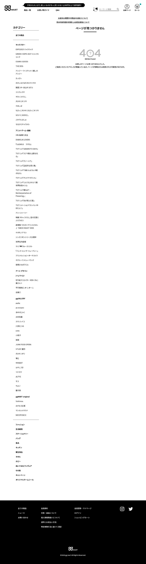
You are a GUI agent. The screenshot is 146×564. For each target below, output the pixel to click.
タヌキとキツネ (21, 101)
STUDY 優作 (20, 349)
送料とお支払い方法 (48, 522)
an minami (20, 307)
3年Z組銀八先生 (22, 135)
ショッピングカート (82, 517)
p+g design (20, 275)
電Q (17, 358)
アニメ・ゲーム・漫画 (23, 130)
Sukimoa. (19, 401)
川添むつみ (20, 326)
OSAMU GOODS (22, 61)
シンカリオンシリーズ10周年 (26, 237)
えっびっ (19, 78)
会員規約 (44, 508)
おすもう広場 (20, 406)
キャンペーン (20, 475)
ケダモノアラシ (21, 232)
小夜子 (18, 335)
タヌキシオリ (20, 353)
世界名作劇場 (21, 241)
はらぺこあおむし (22, 115)
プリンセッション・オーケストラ (27, 255)
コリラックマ (20, 92)
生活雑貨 (19, 429)
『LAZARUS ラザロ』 (23, 144)
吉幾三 (18, 292)
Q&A (57, 10)
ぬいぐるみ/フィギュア (24, 466)
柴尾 (17, 340)
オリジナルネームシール (25, 479)
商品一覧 (27, 10)
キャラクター (20, 44)
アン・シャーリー (21, 212)
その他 (18, 470)
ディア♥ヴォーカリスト (24, 246)
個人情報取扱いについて (50, 517)
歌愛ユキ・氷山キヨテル (24, 87)
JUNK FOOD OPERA (23, 344)
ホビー (18, 461)
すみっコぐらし (21, 96)
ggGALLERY (20, 298)
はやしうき (19, 367)
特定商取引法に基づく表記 (51, 526)
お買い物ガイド (43, 10)
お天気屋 (19, 317)
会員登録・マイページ (82, 508)
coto (17, 330)
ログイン (77, 513)
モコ (17, 381)
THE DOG (19, 66)
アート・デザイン (21, 271)
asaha (18, 303)
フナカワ (19, 372)
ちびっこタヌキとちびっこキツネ (27, 110)
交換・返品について (48, 513)
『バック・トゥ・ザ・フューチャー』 (27, 251)
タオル (18, 456)
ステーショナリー (22, 433)
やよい (18, 386)
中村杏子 (19, 363)
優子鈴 (18, 390)
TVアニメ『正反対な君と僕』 (26, 165)
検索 (118, 9)
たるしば (19, 106)
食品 (17, 443)
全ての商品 (20, 35)
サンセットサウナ (22, 410)
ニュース (21, 513)
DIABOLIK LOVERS (23, 139)
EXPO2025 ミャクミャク (24, 49)
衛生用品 (19, 452)
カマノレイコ (20, 321)
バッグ (18, 438)
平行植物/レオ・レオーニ (25, 287)
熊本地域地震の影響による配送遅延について (73, 22)
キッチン (19, 447)
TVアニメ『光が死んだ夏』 (25, 200)
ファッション (20, 424)
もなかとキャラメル (23, 124)
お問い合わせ (23, 517)
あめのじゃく (20, 312)
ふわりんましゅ (21, 119)
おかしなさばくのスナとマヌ (26, 83)
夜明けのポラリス (22, 264)
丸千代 (18, 376)
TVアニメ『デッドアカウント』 (26, 177)
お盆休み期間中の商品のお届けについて (73, 18)
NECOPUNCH (21, 415)
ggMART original (23, 396)
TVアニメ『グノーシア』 (24, 161)
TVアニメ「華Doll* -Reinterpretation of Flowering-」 (23, 193)
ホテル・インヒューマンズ (25, 260)
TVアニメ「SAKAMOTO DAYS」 (27, 149)
